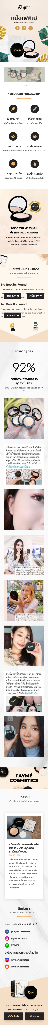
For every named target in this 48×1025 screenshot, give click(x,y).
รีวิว (35, 1005)
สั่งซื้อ (24, 1005)
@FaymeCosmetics (20, 931)
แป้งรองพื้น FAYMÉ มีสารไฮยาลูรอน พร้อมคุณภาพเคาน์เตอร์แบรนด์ (24, 847)
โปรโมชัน (9, 1005)
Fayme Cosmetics (20, 959)
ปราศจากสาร (13, 146)
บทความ (30, 1005)
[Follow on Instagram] (24, 28)
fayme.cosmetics (20, 938)
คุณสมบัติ (17, 1005)
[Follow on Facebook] (17, 28)
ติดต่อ (39, 1005)
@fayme (15, 944)
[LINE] (30, 28)
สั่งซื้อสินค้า (11, 295)
